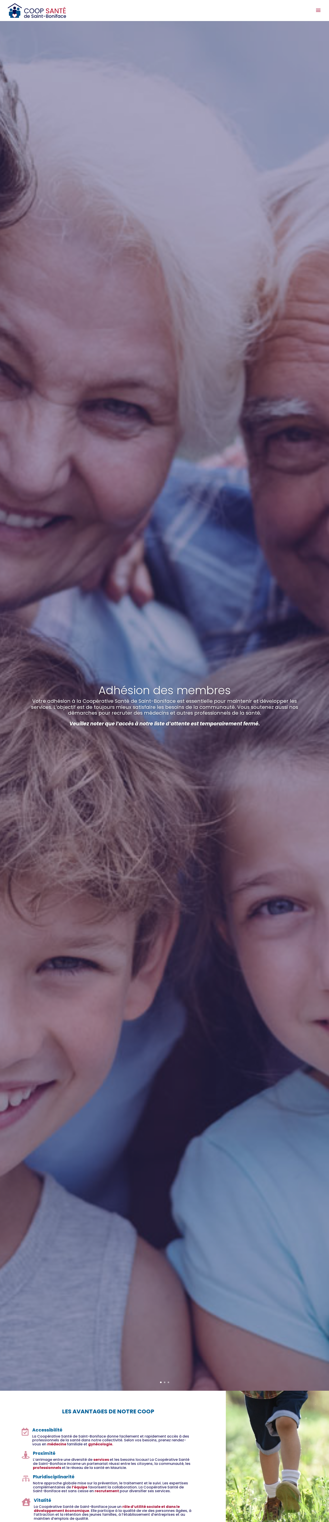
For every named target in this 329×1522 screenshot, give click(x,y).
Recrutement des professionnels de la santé (165, 685)
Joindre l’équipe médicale (164, 726)
